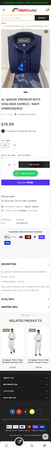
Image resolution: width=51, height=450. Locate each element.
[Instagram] (25, 411)
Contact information (33, 435)
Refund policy (11, 430)
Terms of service (39, 430)
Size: (5, 140)
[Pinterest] (19, 411)
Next (46, 348)
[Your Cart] (47, 10)
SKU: (3, 223)
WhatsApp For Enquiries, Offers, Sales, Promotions (25, 2)
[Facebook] (12, 411)
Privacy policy (24, 430)
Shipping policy (15, 435)
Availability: (6, 219)
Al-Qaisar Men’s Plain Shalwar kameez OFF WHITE (12, 361)
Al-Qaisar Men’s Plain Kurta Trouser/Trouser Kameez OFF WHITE (38, 361)
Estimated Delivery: (14, 206)
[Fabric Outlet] (25, 10)
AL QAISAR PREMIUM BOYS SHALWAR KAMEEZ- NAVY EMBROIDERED (20, 104)
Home (3, 23)
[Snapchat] (32, 411)
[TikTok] (38, 411)
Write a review (7, 114)
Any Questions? (28, 173)
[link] (6, 445)
